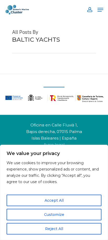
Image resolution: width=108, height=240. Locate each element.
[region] (54, 192)
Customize (54, 214)
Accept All (54, 200)
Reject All (54, 228)
